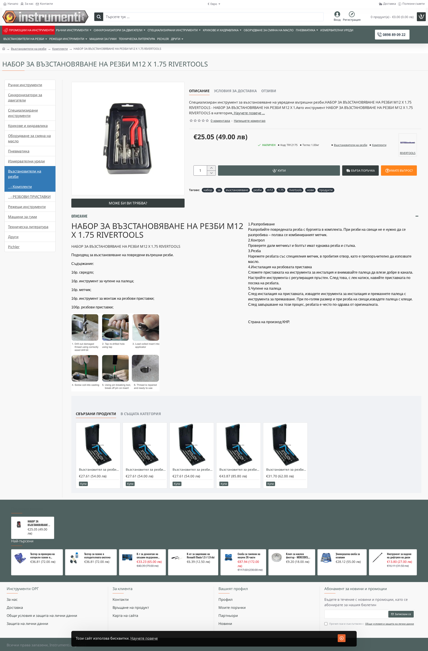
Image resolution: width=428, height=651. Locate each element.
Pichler (14, 246)
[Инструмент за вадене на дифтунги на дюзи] (377, 557)
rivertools (295, 190)
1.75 (281, 190)
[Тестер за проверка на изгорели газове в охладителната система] (20, 558)
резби (257, 190)
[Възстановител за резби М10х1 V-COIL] (98, 445)
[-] (211, 173)
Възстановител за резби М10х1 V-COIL (99, 470)
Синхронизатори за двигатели (25, 97)
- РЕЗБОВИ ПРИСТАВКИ (29, 196)
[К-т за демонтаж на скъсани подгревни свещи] (127, 557)
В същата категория (141, 413)
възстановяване (237, 190)
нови (310, 190)
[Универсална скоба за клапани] (326, 558)
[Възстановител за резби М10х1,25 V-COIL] (145, 445)
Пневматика (18, 151)
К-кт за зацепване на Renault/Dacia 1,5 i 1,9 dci (200, 555)
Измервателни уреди (26, 161)
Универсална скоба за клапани (348, 555)
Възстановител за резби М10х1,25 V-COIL (146, 470)
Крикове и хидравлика (28, 125)
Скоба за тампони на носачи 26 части (249, 555)
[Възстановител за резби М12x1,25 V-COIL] (285, 445)
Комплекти (60, 49)
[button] (279, 170)
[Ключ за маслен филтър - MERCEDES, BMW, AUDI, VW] (276, 557)
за (219, 190)
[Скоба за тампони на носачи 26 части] (228, 557)
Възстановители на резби (28, 49)
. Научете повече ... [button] (248, 112)
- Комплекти (20, 186)
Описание (199, 90)
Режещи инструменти (27, 206)
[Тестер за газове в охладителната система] (74, 558)
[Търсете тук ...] (98, 16)
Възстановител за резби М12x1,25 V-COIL (286, 470)
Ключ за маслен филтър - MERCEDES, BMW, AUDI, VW (297, 555)
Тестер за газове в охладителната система (97, 555)
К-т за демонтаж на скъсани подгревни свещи (147, 555)
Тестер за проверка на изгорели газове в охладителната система (43, 555)
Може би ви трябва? (128, 203)
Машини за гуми (22, 216)
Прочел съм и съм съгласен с (371, 623)
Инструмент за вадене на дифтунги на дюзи (399, 555)
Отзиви (268, 90)
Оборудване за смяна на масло (29, 138)
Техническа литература (28, 226)
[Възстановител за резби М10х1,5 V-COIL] (192, 445)
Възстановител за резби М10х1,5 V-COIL (193, 470)
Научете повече (144, 638)
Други (13, 236)
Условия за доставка (235, 90)
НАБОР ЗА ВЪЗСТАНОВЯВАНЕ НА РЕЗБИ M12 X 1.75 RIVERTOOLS (39, 523)
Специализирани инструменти (23, 113)
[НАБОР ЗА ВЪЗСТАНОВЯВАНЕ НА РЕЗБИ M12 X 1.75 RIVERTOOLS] (19, 524)
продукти (326, 190)
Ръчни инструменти (25, 84)
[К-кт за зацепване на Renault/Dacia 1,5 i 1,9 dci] (177, 558)
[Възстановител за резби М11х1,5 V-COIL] (238, 445)
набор (208, 190)
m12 (270, 190)
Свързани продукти (96, 413)
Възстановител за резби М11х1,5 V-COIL (239, 470)
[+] (211, 168)
